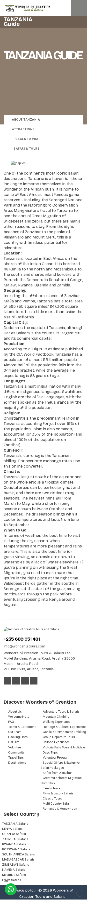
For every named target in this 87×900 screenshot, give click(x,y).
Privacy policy (23, 890)
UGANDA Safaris (14, 834)
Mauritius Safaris (14, 875)
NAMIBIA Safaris (13, 869)
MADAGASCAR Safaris (18, 859)
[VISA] (6, 690)
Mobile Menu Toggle (79, 8)
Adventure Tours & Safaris (61, 711)
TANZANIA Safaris (15, 823)
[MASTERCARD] (13, 690)
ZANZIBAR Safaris (15, 839)
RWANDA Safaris (14, 844)
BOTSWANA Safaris (16, 849)
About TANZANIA (26, 119)
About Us (15, 711)
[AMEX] (20, 690)
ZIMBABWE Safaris (15, 864)
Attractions (23, 129)
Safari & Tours (26, 148)
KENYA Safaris (12, 829)
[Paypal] (26, 690)
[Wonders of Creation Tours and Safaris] (43, 8)
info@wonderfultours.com (24, 646)
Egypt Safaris (11, 880)
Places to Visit (27, 139)
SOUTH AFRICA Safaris (18, 854)
